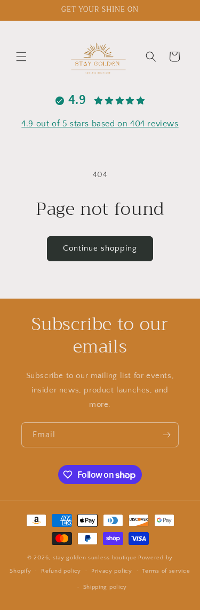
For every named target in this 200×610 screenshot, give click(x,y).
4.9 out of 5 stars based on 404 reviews (99, 124)
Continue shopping (100, 248)
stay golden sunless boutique (95, 558)
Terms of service (166, 571)
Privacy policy (111, 571)
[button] (21, 56)
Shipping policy (105, 587)
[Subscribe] (166, 434)
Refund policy (61, 571)
